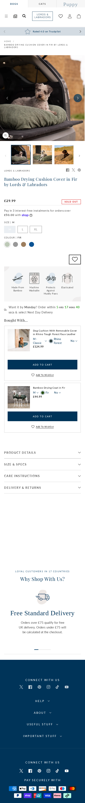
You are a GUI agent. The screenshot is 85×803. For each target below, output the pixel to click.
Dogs (14, 3)
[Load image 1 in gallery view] (21, 154)
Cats (42, 3)
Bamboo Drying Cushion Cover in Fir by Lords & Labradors (36, 46)
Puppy (70, 4)
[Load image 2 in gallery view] (42, 154)
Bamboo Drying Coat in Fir (49, 387)
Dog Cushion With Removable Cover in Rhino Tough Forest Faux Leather (55, 332)
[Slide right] (78, 98)
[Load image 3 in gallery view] (64, 154)
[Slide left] (7, 98)
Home (7, 41)
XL (36, 229)
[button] (6, 16)
